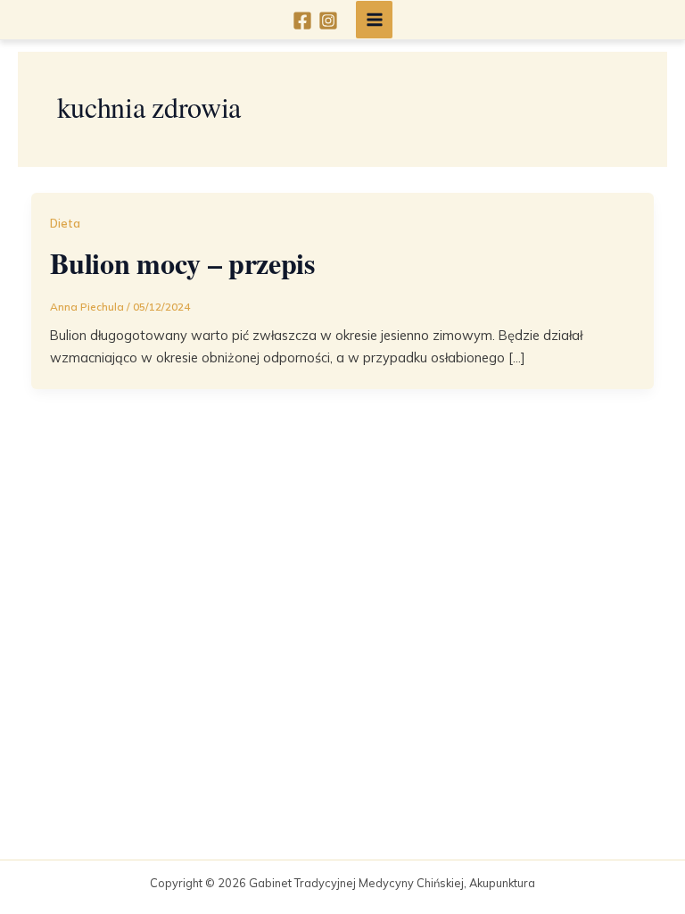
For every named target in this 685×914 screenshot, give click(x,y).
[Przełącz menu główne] (374, 19)
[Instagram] (328, 20)
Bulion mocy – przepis (182, 263)
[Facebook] (302, 20)
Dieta (65, 223)
